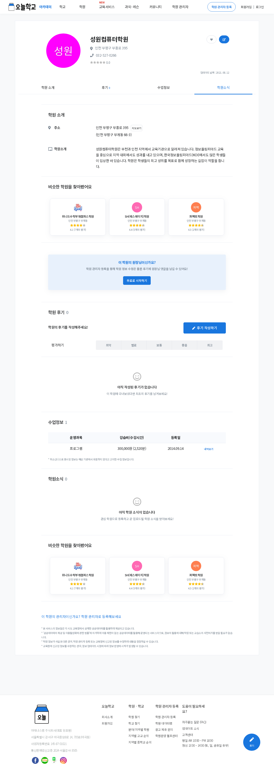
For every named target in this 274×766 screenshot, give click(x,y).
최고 (210, 345)
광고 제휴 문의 (164, 729)
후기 (106, 87)
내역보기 (208, 449)
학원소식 (223, 87)
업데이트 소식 (190, 728)
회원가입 (107, 723)
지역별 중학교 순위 (139, 742)
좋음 (184, 345)
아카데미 (45, 6)
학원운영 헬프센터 (166, 736)
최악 (108, 345)
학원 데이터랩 (163, 723)
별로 (134, 345)
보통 (159, 345)
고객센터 (187, 735)
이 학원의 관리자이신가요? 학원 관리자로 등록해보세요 (81, 616)
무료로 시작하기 (137, 280)
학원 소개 (48, 87)
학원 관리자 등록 (221, 7)
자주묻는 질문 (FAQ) (194, 722)
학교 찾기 (134, 723)
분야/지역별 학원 (138, 729)
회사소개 (107, 717)
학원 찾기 (134, 717)
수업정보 (163, 87)
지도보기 (136, 128)
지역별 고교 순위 (138, 736)
